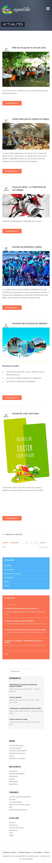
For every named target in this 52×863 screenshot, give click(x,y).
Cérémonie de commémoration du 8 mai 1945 (25, 708)
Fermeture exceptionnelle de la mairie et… (21, 608)
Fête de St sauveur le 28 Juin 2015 (29, 47)
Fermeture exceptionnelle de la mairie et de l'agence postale (25, 630)
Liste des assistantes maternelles (20, 797)
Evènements (9, 570)
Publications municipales (17, 758)
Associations (9, 577)
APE (10, 807)
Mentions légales (24, 852)
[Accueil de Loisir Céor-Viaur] (26, 451)
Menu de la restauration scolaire (19, 804)
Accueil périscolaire (15, 802)
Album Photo (13, 784)
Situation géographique (17, 774)
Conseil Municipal (15, 748)
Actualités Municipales (16, 745)
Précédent (14, 542)
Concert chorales (15, 697)
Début (5, 542)
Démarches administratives (18, 751)
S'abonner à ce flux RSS (26, 532)
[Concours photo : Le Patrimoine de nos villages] (26, 205)
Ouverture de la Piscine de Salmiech (29, 323)
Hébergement (13, 781)
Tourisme (12, 779)
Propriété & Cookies (10, 852)
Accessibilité (37, 852)
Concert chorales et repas (18, 719)
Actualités (8, 565)
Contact (46, 852)
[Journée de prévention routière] (26, 268)
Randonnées (13, 776)
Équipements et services (17, 753)
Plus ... (7, 654)
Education (12, 799)
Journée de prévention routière (27, 247)
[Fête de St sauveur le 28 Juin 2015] (26, 69)
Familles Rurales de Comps (18, 810)
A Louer (11, 756)
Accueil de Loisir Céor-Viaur (25, 413)
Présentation (13, 771)
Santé (6, 582)
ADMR (6, 586)
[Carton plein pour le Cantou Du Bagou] (26, 136)
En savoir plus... (12, 103)
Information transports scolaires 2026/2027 (19, 621)
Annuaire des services (12, 573)
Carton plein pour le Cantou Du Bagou (30, 119)
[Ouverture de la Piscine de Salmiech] (26, 344)
